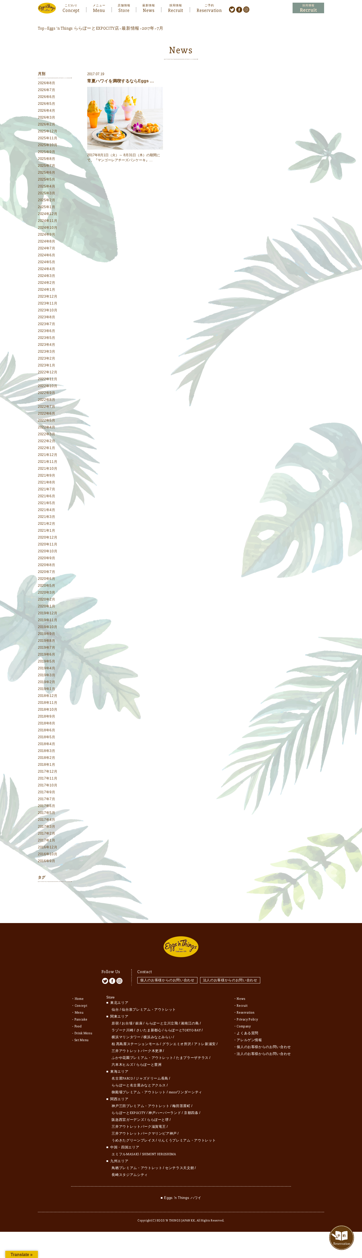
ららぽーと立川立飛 (161, 1023)
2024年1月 (46, 290)
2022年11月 (47, 379)
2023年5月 (46, 338)
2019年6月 (46, 654)
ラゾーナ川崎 (122, 1030)
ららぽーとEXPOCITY (128, 1113)
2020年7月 (46, 572)
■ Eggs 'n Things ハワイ (181, 1198)
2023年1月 (46, 365)
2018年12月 (47, 696)
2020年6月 (46, 579)
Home (79, 999)
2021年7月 (46, 489)
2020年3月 (46, 592)
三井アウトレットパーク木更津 (137, 1051)
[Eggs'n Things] (47, 10)
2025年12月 (47, 131)
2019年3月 (46, 675)
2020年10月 (47, 551)
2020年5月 (46, 586)
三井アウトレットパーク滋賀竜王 (139, 1127)
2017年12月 (47, 771)
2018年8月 (46, 723)
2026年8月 (46, 83)
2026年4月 (46, 111)
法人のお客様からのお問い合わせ (230, 980)
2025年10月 (47, 145)
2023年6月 (46, 331)
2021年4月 (46, 510)
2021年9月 (46, 475)
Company (244, 1026)
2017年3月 (46, 827)
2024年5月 (46, 262)
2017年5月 (46, 813)
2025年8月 (46, 159)
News (148, 9)
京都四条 (191, 1113)
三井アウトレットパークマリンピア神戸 (144, 1133)
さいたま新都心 (149, 1030)
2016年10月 (47, 854)
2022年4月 (46, 427)
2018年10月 (47, 709)
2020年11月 (47, 544)
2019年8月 (46, 641)
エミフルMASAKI (125, 1154)
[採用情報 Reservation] (308, 8)
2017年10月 (47, 785)
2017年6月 (46, 806)
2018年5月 (46, 737)
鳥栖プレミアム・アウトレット (137, 1168)
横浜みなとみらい (157, 1037)
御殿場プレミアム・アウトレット (139, 1092)
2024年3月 (46, 276)
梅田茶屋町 (181, 1106)
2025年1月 (46, 207)
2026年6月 (46, 97)
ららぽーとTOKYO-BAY (182, 1030)
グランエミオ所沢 (176, 1044)
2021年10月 (47, 469)
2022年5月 (46, 420)
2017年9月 (46, 792)
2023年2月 (46, 358)
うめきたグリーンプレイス (133, 1140)
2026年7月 (46, 90)
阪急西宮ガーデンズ (128, 1120)
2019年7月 (46, 648)
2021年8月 (46, 482)
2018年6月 (46, 730)
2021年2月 (46, 524)
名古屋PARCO (122, 1078)
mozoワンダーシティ (185, 1092)
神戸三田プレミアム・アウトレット (140, 1106)
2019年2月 (46, 682)
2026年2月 (46, 124)
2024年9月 (46, 234)
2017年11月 (47, 778)
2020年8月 (46, 565)
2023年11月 (47, 303)
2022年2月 (46, 441)
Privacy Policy (247, 1019)
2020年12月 (47, 537)
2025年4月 (46, 186)
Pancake (80, 1019)
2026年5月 (46, 104)
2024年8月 (46, 241)
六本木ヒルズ (122, 1065)
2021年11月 (47, 462)
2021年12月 (47, 455)
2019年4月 (46, 668)
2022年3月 (46, 434)
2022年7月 (46, 407)
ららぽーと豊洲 (149, 1065)
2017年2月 (46, 833)
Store (124, 9)
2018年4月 (46, 744)
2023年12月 (47, 296)
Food (78, 1026)
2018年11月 (47, 703)
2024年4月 (46, 269)
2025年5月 (46, 179)
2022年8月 (46, 400)
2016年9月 (46, 861)
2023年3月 (46, 351)
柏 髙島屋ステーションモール (135, 1044)
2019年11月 (47, 620)
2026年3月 (46, 117)
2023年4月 (46, 345)
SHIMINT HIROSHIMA (159, 1154)
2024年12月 (47, 214)
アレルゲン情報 (249, 1040)
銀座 (139, 1023)
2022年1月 (46, 448)
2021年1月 (46, 530)
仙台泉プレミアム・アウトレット (149, 1010)
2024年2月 (46, 283)
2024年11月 (47, 221)
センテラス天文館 (179, 1168)
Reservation (209, 9)
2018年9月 (46, 716)
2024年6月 (46, 255)
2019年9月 (46, 634)
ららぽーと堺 (158, 1120)
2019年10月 (47, 627)
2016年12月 (47, 847)
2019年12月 (47, 613)
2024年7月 (46, 248)
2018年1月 (46, 765)
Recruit (175, 9)
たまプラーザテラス (192, 1058)
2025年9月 (46, 152)
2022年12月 (47, 372)
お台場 (127, 1023)
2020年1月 (46, 606)
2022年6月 (46, 413)
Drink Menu (83, 1033)
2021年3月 (46, 517)
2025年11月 (47, 138)
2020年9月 (46, 558)
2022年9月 (46, 393)
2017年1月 (46, 840)
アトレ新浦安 (205, 1044)
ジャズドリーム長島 (152, 1078)
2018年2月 (46, 758)
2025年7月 (46, 166)
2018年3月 (46, 751)
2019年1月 (46, 689)
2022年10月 (47, 386)
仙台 (115, 1010)
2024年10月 (47, 228)
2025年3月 (46, 193)
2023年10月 (47, 310)
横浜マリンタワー (126, 1037)
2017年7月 (46, 799)
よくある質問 (247, 1033)
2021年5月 (46, 503)
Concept (71, 9)
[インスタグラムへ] (246, 9)
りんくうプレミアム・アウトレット (187, 1140)
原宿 (115, 1023)
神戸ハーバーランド (164, 1113)
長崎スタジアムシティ (130, 1175)
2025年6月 (46, 172)
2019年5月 (46, 661)
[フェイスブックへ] (239, 9)
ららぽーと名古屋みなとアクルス (139, 1085)
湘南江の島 (190, 1023)
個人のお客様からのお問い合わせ (167, 980)
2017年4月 (46, 820)
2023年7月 (46, 324)
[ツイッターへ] (232, 9)
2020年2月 (46, 599)
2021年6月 (46, 496)
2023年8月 (46, 317)
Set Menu (81, 1040)
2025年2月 (46, 200)
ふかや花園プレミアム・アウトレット (142, 1058)
